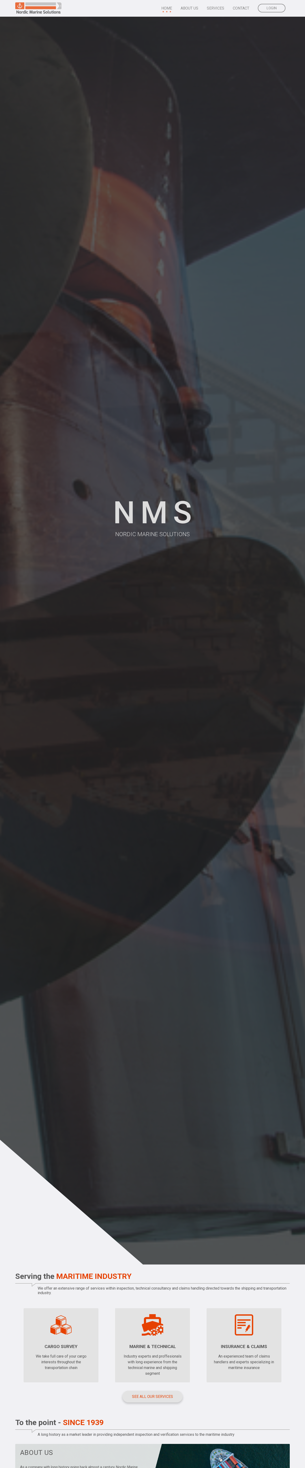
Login (272, 8)
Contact (241, 8)
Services (215, 8)
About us (189, 8)
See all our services (152, 1396)
